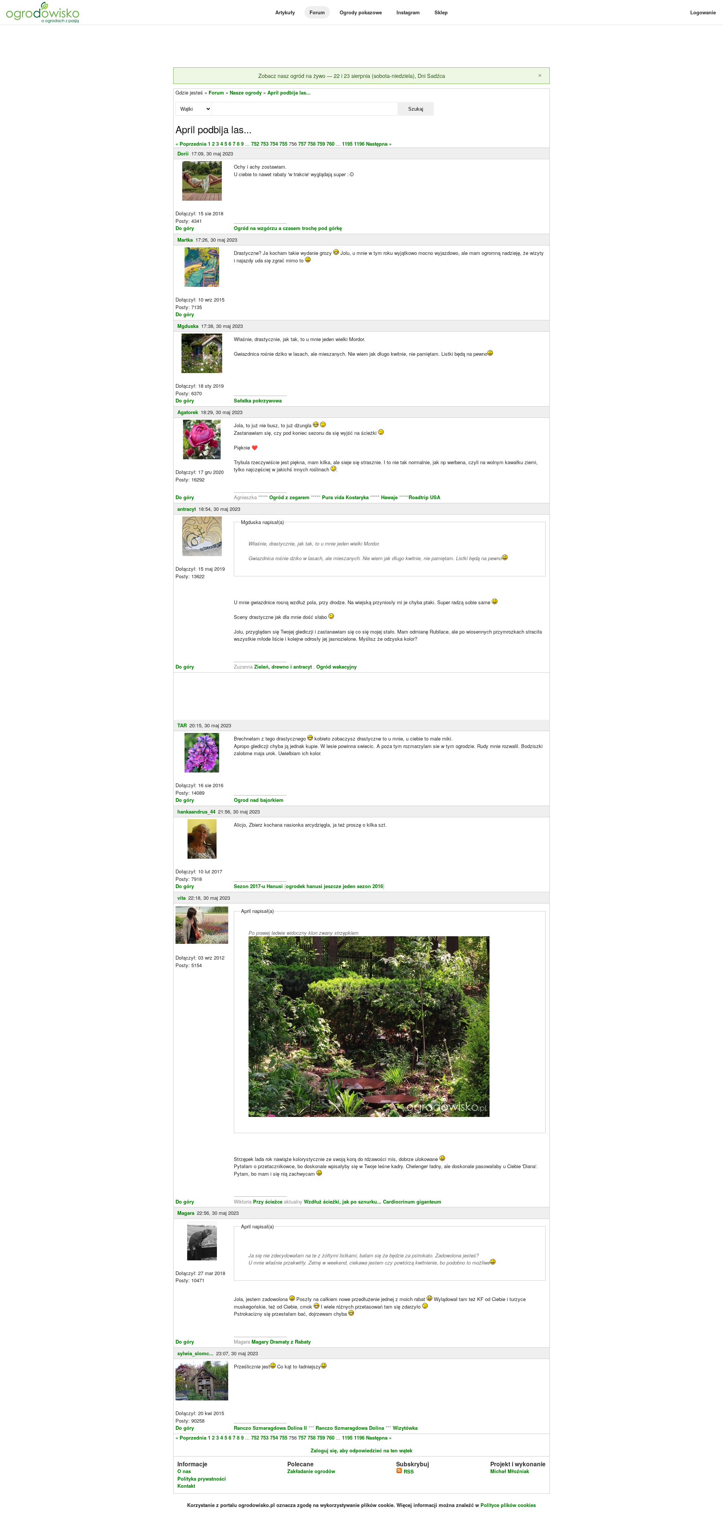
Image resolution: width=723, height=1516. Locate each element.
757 (302, 143)
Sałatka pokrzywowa (258, 400)
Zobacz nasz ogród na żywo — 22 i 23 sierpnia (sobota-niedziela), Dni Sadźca (351, 75)
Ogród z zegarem (289, 497)
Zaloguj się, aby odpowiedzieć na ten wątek (361, 1450)
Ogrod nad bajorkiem (259, 799)
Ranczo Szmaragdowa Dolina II (271, 1427)
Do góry (184, 228)
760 (330, 143)
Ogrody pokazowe (361, 12)
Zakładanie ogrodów (311, 1471)
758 (312, 143)
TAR (182, 725)
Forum (317, 12)
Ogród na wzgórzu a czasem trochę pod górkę (288, 228)
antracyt (186, 508)
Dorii (183, 153)
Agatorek (187, 412)
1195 (347, 143)
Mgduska (187, 325)
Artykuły (285, 12)
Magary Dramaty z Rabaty (281, 1341)
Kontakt (186, 1485)
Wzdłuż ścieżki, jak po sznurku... (343, 1201)
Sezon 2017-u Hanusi (258, 886)
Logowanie (703, 12)
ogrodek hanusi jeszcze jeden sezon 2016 (334, 886)
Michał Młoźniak (509, 1471)
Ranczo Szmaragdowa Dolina (351, 1427)
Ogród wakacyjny (336, 666)
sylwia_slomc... (195, 1353)
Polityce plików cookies (508, 1504)
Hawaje (389, 497)
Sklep (441, 12)
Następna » (379, 143)
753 (264, 143)
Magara (185, 1212)
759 (321, 143)
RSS (408, 1471)
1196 (359, 143)
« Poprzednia (190, 143)
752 (255, 143)
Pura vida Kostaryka (345, 497)
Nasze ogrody (246, 92)
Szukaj (415, 109)
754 (274, 143)
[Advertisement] (361, 47)
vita (181, 897)
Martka (185, 239)
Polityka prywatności (201, 1478)
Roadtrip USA (424, 497)
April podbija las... (289, 92)
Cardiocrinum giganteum (412, 1201)
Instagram (408, 12)
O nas (184, 1471)
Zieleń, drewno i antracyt (283, 666)
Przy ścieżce (268, 1201)
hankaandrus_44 (196, 811)
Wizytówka (405, 1427)
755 (283, 143)
